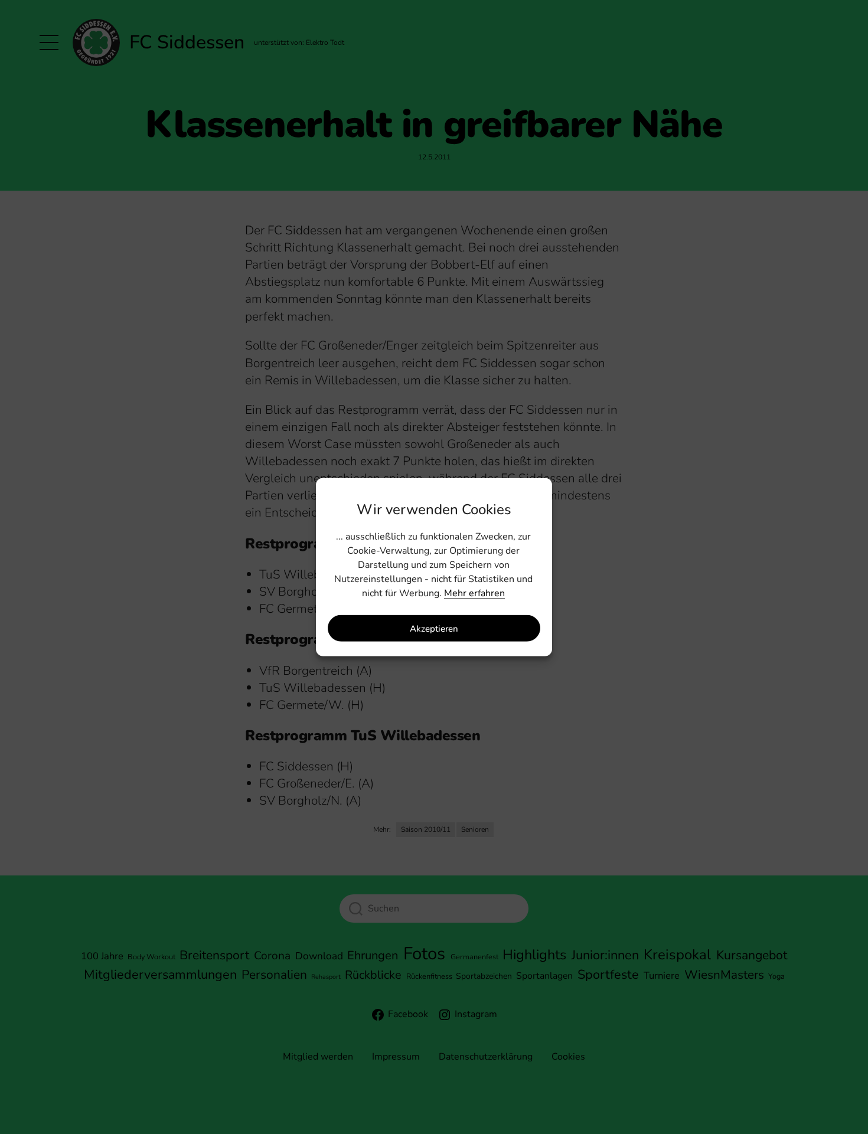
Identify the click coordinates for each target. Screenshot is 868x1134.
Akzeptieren (434, 628)
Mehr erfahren (474, 593)
